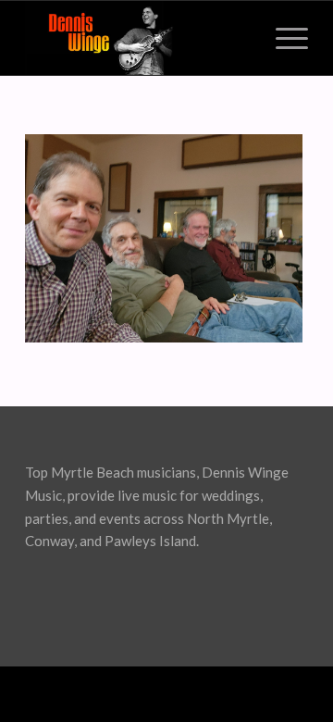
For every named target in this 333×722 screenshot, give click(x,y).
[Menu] (282, 38)
